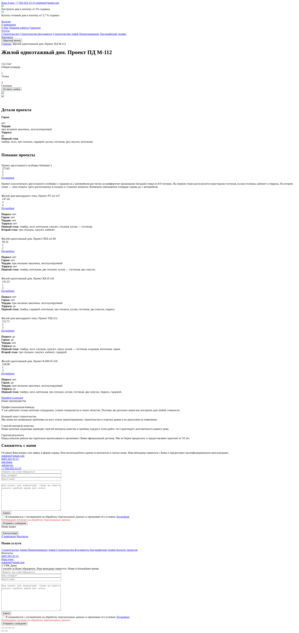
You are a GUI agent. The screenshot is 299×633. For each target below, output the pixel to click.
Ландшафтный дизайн (113, 34)
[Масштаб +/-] (13, 627)
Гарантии (35, 27)
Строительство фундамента (36, 34)
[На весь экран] (9, 627)
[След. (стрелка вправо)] (6, 630)
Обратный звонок (12, 40)
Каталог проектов (127, 549)
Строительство (10, 34)
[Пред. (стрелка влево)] (2, 630)
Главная (6, 43)
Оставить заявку (11, 89)
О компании (8, 24)
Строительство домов (66, 34)
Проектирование (89, 34)
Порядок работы (19, 27)
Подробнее (7, 177)
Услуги (5, 30)
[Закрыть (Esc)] (2, 627)
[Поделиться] (6, 627)
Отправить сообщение (14, 523)
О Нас (5, 27)
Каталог (6, 21)
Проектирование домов (42, 549)
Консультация (10, 533)
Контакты (7, 37)
